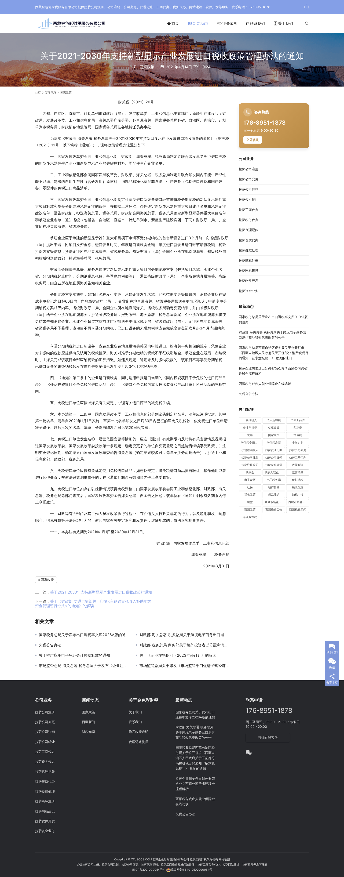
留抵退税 (297, 480)
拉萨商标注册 (248, 260)
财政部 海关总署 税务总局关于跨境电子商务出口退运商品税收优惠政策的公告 (184, 635)
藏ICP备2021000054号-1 (149, 869)
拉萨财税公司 (273, 465)
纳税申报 (297, 494)
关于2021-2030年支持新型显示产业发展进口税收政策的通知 (101, 592)
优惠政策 (273, 428)
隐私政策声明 (138, 732)
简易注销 (273, 494)
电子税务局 (274, 480)
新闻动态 (200, 23)
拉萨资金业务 (248, 291)
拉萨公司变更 (248, 179)
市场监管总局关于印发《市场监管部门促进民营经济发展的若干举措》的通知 (184, 665)
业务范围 (229, 23)
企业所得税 (250, 428)
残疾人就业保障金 (275, 472)
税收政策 (250, 494)
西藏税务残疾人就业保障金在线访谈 (265, 384)
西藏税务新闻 (297, 509)
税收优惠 (297, 487)
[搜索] (307, 23)
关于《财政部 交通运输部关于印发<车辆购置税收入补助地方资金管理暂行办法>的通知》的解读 (93, 603)
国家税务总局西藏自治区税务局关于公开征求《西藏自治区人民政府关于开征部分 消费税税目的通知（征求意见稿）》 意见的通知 (273, 353)
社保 (250, 487)
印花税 (297, 428)
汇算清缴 (297, 472)
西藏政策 (250, 509)
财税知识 (88, 732)
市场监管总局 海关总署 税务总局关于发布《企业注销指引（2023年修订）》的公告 (84, 665)
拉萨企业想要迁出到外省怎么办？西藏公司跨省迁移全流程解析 (195, 783)
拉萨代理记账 (248, 230)
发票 (250, 435)
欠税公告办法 (50, 645)
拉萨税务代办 (248, 220)
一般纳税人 (250, 420)
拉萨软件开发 (248, 281)
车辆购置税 (250, 517)
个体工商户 (298, 420)
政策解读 (297, 465)
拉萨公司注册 (248, 169)
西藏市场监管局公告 (298, 502)
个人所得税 (274, 420)
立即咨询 (252, 140)
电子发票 (250, 480)
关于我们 (285, 23)
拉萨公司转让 (248, 200)
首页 (175, 23)
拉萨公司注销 (248, 189)
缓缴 (250, 502)
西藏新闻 (88, 722)
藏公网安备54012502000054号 (191, 869)
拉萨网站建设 (248, 271)
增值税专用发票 (250, 442)
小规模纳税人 (250, 450)
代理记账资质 (138, 742)
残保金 (250, 472)
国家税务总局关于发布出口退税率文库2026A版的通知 (84, 635)
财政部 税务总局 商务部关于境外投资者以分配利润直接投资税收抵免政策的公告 (184, 645)
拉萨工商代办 (248, 210)
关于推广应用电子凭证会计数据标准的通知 (74, 655)
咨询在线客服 (268, 737)
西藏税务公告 (273, 509)
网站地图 (224, 859)
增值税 (297, 435)
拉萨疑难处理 (248, 250)
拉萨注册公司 (250, 465)
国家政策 (146, 67)
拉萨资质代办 (248, 240)
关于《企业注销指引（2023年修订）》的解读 (177, 655)
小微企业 (297, 442)
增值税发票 (274, 442)
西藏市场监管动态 (275, 502)
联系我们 (257, 23)
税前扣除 (273, 487)
